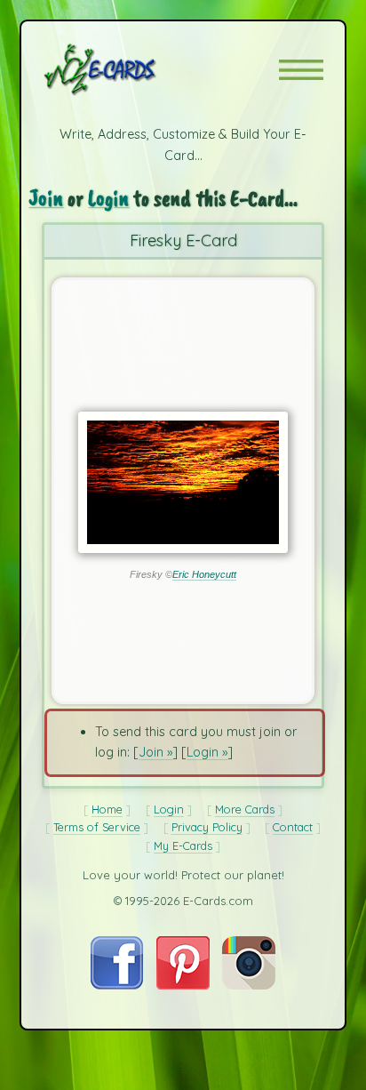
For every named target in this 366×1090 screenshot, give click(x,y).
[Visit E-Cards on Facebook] (117, 985)
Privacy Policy (207, 827)
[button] (301, 70)
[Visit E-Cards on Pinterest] (183, 985)
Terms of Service (96, 827)
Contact (293, 827)
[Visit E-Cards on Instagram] (248, 985)
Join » (155, 752)
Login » (207, 752)
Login (108, 198)
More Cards (244, 809)
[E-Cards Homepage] (131, 69)
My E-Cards (183, 845)
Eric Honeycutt (204, 574)
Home (107, 809)
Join (45, 198)
